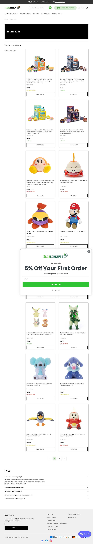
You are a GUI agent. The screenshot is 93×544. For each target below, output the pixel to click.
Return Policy (51, 529)
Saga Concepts (13, 537)
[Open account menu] (79, 8)
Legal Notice (72, 517)
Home (6, 19)
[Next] (64, 458)
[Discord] (42, 540)
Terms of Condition (74, 514)
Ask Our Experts (16, 527)
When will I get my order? (13, 491)
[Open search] (50, 7)
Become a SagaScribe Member (57, 523)
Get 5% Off (56, 284)
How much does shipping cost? (15, 499)
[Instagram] (50, 540)
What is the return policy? (13, 477)
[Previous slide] (29, 59)
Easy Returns (51, 520)
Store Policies (51, 517)
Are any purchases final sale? (14, 487)
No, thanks (55, 290)
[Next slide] (51, 59)
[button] (13, 45)
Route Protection (52, 526)
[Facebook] (46, 540)
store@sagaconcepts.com (13, 521)
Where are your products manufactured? (18, 495)
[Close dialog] (88, 251)
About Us (50, 514)
